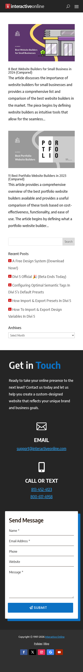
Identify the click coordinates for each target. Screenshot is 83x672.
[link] (24, 6)
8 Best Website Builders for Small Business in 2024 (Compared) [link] (40, 71)
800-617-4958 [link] (41, 496)
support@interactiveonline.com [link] (41, 448)
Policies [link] (38, 643)
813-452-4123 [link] (41, 489)
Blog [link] (46, 643)
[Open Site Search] (66, 6)
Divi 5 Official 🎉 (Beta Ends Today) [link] (39, 276)
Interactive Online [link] (54, 636)
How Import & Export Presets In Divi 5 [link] (41, 300)
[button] (76, 6)
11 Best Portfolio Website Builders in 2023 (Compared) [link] (37, 177)
